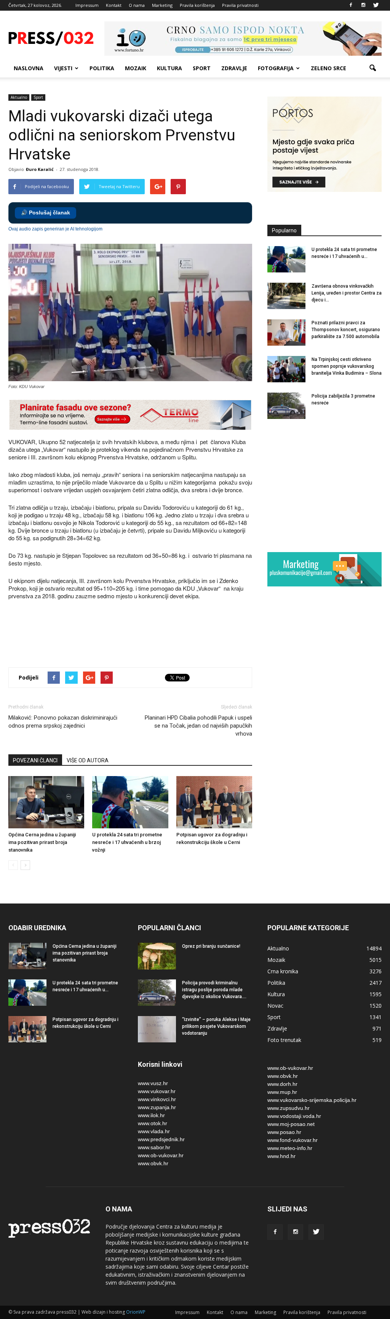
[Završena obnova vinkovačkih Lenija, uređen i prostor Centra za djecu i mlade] (286, 296)
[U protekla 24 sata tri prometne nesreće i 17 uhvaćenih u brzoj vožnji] (130, 802)
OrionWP (135, 1312)
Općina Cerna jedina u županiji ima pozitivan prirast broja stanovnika (42, 842)
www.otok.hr (152, 1123)
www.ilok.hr (151, 1115)
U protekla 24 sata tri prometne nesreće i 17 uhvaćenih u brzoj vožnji (127, 842)
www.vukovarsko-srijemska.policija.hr (311, 1100)
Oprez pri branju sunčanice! (211, 946)
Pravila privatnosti (240, 5)
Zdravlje (234, 68)
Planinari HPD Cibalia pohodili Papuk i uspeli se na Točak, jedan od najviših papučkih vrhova (198, 725)
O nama (137, 5)
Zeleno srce (328, 68)
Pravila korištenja (197, 5)
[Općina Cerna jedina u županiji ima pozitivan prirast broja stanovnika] (46, 802)
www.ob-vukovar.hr (161, 1155)
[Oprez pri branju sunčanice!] (157, 956)
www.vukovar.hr (157, 1091)
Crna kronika (282, 971)
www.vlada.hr (154, 1131)
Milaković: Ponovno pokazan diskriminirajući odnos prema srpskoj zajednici (62, 721)
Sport (202, 68)
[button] (372, 68)
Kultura (169, 68)
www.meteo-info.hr (289, 1148)
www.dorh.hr (282, 1084)
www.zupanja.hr (157, 1107)
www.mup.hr (282, 1092)
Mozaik (135, 68)
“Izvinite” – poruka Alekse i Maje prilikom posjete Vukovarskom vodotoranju (216, 1026)
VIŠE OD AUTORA (88, 760)
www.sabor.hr (154, 1147)
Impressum (87, 5)
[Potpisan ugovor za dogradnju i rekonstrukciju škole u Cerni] (214, 802)
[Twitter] (376, 5)
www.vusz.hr (153, 1083)
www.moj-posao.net (291, 1124)
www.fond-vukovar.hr (292, 1140)
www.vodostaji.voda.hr (294, 1116)
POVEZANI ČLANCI (35, 760)
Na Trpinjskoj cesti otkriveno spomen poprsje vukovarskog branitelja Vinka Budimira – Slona (347, 366)
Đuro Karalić (40, 169)
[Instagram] (363, 5)
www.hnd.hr (281, 1156)
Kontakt (113, 5)
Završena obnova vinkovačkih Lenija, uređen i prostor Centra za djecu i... (347, 293)
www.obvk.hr (153, 1163)
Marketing (162, 5)
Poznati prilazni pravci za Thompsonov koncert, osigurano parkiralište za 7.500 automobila (346, 329)
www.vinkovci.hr (157, 1099)
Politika (102, 68)
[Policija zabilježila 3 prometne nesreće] (286, 406)
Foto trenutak (284, 1040)
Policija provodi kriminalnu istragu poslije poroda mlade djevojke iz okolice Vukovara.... (214, 989)
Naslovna (28, 68)
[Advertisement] (147, 634)
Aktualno (19, 97)
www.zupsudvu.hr (288, 1108)
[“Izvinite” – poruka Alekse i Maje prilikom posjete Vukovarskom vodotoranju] (157, 1029)
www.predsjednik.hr (161, 1139)
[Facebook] (350, 5)
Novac (275, 1005)
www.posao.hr (284, 1132)
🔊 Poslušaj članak (45, 213)
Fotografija (276, 68)
